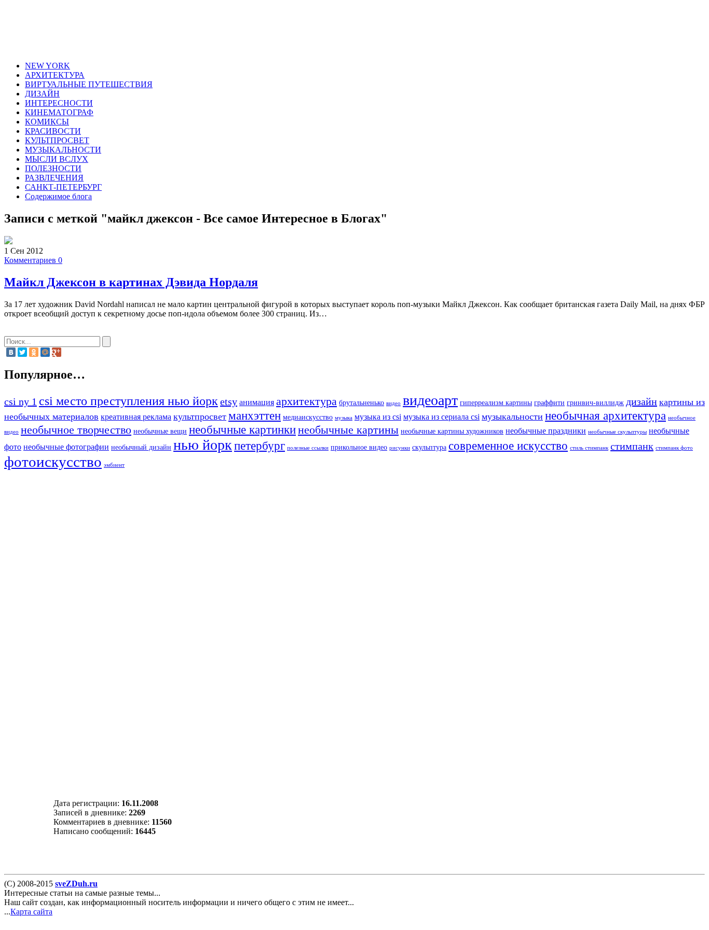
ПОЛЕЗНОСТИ (53, 168)
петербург (259, 445)
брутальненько (361, 403)
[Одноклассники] (33, 352)
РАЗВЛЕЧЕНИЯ (54, 177)
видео (393, 403)
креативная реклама (136, 417)
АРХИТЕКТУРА (55, 75)
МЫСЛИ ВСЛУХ (56, 159)
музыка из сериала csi (441, 417)
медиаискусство (308, 417)
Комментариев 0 (33, 260)
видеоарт (430, 400)
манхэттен (254, 415)
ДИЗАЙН (42, 93)
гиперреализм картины (496, 403)
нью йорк (202, 445)
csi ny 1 (20, 401)
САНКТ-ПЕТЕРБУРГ (63, 187)
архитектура (306, 401)
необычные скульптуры (617, 432)
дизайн (641, 401)
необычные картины (348, 430)
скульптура (429, 447)
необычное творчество (76, 430)
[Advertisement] (221, 27)
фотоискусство (53, 461)
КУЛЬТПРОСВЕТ (57, 140)
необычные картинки (242, 429)
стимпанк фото (674, 448)
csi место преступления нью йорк (128, 401)
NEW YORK (47, 65)
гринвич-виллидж (595, 403)
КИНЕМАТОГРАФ (59, 112)
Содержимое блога (58, 196)
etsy (228, 401)
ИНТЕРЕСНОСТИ (59, 103)
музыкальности (512, 416)
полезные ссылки (308, 448)
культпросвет (199, 416)
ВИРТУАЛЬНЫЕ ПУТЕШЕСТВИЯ (89, 84)
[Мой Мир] (45, 352)
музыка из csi (377, 417)
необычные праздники (546, 431)
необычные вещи (160, 431)
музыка (343, 418)
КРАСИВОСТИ (53, 131)
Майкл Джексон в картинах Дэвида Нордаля (131, 282)
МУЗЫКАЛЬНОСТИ (63, 149)
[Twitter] (22, 352)
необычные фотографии (66, 447)
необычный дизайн (141, 447)
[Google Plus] (56, 352)
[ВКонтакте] (11, 352)
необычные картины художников (452, 431)
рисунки (399, 448)
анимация (256, 402)
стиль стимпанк (589, 448)
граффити (549, 403)
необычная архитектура (605, 415)
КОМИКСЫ (47, 121)
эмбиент (114, 465)
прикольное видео (359, 447)
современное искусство (508, 445)
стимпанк (631, 446)
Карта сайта (31, 911)
